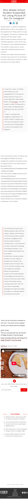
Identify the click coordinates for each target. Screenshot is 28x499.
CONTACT (13, 484)
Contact (15, 489)
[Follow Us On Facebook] (23, 492)
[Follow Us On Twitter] (25, 492)
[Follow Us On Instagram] (27, 492)
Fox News (15, 101)
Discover (10, 346)
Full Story (14, 346)
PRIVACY (17, 484)
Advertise (15, 492)
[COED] (14, 1)
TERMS (21, 484)
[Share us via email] (17, 23)
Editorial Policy (15, 495)
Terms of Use (15, 494)
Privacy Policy (15, 493)
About (15, 490)
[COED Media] (4, 493)
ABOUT (8, 484)
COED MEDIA (10, 496)
